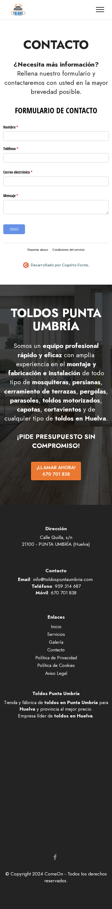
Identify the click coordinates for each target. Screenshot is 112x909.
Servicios (56, 634)
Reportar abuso (37, 249)
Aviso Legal (56, 673)
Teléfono (17, 148)
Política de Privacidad (56, 657)
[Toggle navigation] (100, 9)
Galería (56, 642)
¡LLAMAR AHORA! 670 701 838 (56, 470)
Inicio (56, 626)
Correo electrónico (24, 172)
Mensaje (17, 195)
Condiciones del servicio (68, 249)
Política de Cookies (56, 665)
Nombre (17, 127)
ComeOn (54, 873)
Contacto (56, 649)
